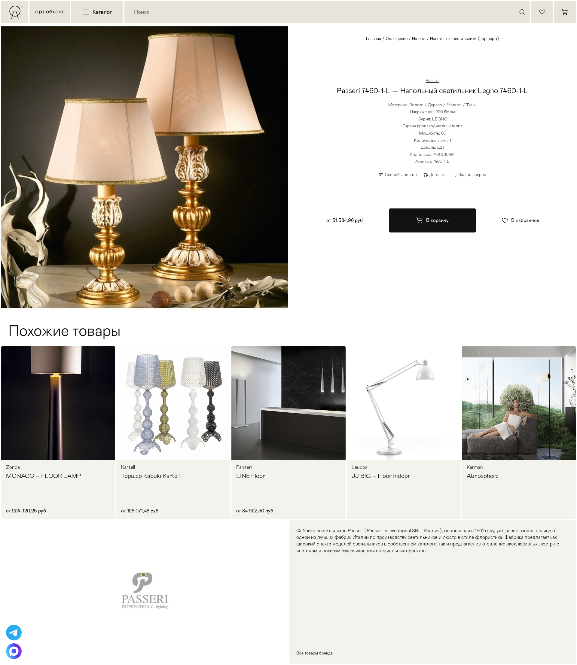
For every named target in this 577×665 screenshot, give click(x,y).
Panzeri (244, 467)
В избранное (525, 220)
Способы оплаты (401, 174)
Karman (475, 467)
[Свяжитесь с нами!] (14, 632)
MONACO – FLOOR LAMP (43, 475)
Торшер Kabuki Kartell (150, 475)
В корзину (437, 220)
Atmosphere (483, 475)
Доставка (438, 174)
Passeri (432, 80)
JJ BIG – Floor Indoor (381, 475)
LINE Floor (250, 475)
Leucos (360, 467)
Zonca (13, 467)
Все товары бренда (314, 653)
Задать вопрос (472, 174)
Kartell (128, 467)
